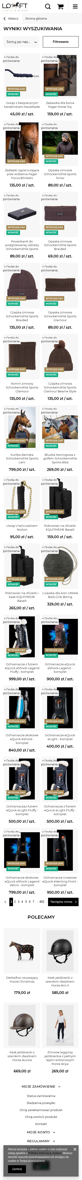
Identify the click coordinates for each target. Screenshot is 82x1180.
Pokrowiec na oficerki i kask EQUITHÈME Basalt (22, 597)
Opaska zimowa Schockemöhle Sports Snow (60, 174)
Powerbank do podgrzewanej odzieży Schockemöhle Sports (22, 245)
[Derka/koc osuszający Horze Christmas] (22, 950)
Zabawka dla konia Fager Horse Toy (60, 104)
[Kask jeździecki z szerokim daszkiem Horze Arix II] (60, 950)
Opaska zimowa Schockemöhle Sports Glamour (60, 316)
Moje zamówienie (38, 1086)
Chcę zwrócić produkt (41, 1117)
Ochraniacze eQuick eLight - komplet (60, 737)
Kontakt (41, 1124)
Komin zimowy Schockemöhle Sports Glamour (22, 387)
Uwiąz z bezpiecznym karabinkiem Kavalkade (22, 104)
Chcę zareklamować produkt (41, 1110)
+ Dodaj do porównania (11, 59)
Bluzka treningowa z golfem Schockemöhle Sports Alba (60, 458)
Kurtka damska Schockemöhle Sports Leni (22, 458)
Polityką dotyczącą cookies (45, 1153)
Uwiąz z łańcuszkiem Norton (22, 527)
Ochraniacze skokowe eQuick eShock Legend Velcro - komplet (22, 881)
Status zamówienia (41, 1096)
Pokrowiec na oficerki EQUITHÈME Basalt (60, 527)
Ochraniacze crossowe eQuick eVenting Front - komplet (60, 881)
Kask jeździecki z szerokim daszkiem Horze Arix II (60, 981)
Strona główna (36, 18)
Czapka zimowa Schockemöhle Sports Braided (22, 316)
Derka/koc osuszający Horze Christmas (22, 979)
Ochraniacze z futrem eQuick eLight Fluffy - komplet (60, 810)
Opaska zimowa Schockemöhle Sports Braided (60, 245)
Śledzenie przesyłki (41, 1103)
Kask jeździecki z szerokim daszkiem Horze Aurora (22, 1056)
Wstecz (12, 18)
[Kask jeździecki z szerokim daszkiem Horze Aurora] (22, 1025)
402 (41, 901)
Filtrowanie (61, 41)
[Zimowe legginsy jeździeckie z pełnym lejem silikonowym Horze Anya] (60, 1025)
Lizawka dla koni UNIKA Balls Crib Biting (60, 595)
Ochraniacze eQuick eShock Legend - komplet (60, 668)
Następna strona (61, 901)
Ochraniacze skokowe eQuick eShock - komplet (22, 739)
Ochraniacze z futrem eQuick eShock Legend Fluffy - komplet (22, 668)
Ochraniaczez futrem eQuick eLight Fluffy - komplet (22, 810)
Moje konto (38, 1132)
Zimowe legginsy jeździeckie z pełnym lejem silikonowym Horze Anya (60, 1058)
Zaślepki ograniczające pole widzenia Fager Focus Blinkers (22, 174)
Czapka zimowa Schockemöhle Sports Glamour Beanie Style (60, 387)
